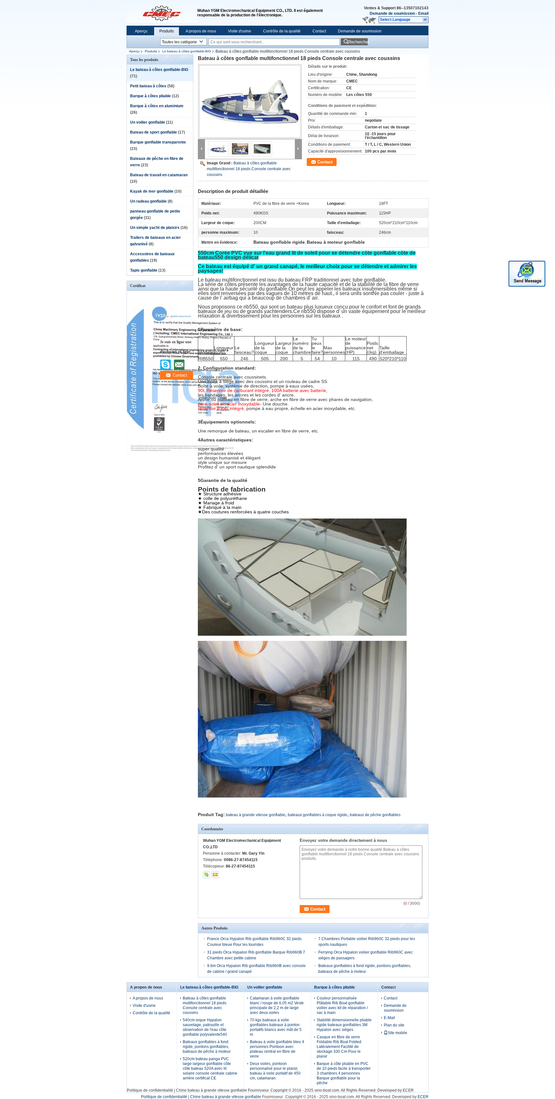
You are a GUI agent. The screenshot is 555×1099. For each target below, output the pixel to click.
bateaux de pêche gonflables (375, 815)
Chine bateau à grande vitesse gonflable (211, 1090)
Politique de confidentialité (150, 1090)
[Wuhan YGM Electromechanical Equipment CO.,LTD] (425, 20)
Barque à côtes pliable (150, 96)
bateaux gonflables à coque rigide (317, 815)
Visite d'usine (239, 31)
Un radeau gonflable (148, 201)
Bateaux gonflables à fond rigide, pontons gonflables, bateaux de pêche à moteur (207, 1047)
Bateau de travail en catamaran (159, 175)
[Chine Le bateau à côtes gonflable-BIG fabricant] (162, 13)
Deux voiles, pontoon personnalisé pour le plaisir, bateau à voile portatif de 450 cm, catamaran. (275, 1070)
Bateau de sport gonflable (153, 132)
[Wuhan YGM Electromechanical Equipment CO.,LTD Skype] (206, 874)
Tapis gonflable (143, 270)
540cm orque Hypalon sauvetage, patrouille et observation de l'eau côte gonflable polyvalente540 (205, 1027)
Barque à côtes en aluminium (156, 106)
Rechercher (358, 41)
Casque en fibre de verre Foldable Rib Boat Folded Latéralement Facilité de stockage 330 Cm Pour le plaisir (339, 1047)
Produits (166, 31)
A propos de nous (201, 31)
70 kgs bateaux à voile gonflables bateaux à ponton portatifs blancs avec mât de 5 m (276, 1027)
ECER (408, 1090)
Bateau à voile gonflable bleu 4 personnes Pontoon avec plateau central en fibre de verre (277, 1049)
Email (423, 13)
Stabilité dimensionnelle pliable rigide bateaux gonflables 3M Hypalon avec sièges (344, 1025)
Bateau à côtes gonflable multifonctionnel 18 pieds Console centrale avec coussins (249, 169)
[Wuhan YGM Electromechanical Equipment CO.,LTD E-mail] (215, 874)
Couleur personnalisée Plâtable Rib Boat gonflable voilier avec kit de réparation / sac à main (342, 1005)
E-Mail (389, 1018)
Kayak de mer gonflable (151, 191)
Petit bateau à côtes (148, 86)
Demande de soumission (392, 13)
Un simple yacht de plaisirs (155, 227)
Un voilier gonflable (147, 122)
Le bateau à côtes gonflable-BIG (186, 51)
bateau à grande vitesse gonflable (255, 815)
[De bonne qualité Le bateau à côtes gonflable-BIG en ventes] (184, 453)
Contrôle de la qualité (282, 31)
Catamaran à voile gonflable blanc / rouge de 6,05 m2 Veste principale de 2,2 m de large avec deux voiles (277, 1005)
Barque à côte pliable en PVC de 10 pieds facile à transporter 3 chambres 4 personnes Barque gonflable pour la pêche (344, 1073)
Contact (319, 31)
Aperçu (141, 31)
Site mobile (397, 1033)
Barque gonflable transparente (158, 142)
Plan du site (394, 1025)
